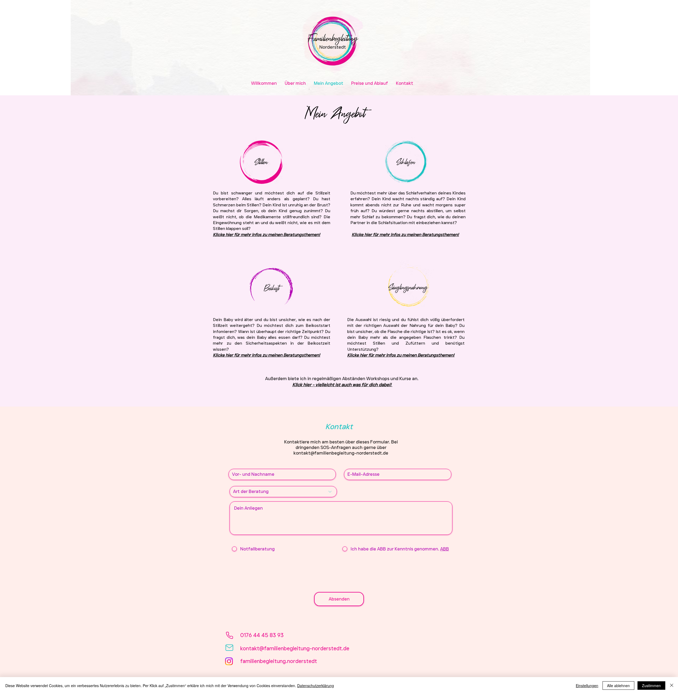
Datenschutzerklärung (315, 685)
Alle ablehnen (618, 685)
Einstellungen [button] (587, 685)
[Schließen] (671, 685)
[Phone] (229, 635)
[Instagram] (229, 661)
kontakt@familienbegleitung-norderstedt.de (340, 453)
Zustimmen (651, 685)
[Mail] (229, 647)
